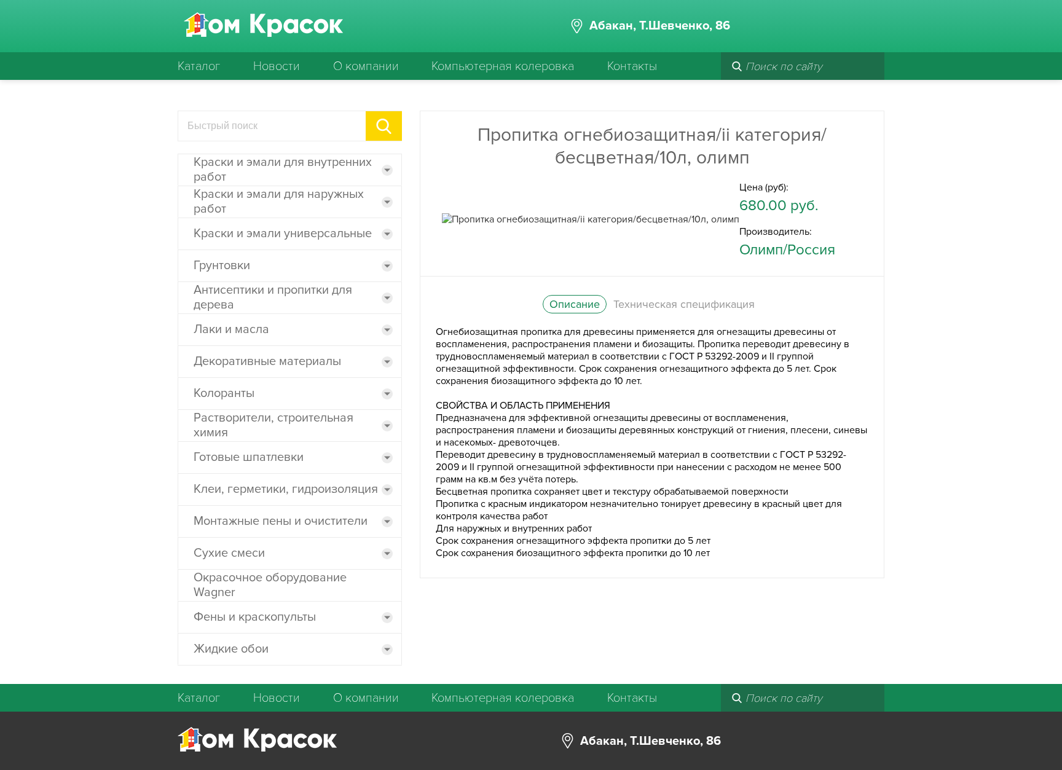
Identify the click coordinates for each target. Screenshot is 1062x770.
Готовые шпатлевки (249, 457)
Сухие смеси (229, 553)
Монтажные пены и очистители (281, 521)
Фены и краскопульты (255, 617)
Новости (276, 66)
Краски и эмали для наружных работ (279, 201)
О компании (366, 66)
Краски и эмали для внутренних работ (283, 169)
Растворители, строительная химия (273, 425)
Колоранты (224, 393)
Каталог (199, 66)
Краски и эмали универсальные (283, 233)
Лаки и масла (231, 329)
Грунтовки (222, 265)
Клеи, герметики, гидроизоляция (286, 489)
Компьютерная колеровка (502, 66)
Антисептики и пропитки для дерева (273, 297)
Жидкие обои (231, 649)
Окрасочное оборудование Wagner (270, 585)
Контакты (632, 66)
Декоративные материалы (267, 361)
